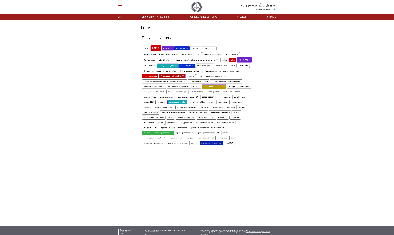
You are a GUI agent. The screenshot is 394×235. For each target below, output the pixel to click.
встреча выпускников (211, 97)
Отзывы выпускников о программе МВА (160, 71)
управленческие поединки (177, 143)
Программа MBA (150, 76)
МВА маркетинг (187, 66)
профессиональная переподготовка (158, 133)
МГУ (233, 66)
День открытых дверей (213, 54)
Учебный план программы (154, 87)
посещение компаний (225, 123)
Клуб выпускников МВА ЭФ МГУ (156, 60)
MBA (155, 48)
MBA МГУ (167, 48)
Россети (191, 76)
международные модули (220, 112)
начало (170, 118)
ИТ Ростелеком (232, 54)
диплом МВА (149, 102)
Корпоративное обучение (203, 17)
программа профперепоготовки (174, 128)
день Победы (239, 97)
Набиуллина (243, 66)
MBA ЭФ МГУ (196, 7)
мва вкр (242, 107)
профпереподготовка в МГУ (208, 133)
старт (233, 138)
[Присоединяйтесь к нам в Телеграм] (273, 9)
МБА (225, 60)
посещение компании (204, 123)
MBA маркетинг (182, 48)
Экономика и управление (155, 17)
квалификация (236, 102)
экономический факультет (211, 143)
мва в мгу (231, 107)
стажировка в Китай (206, 138)
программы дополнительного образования (207, 128)
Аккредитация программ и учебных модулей (161, 54)
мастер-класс (218, 107)
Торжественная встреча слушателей (226, 81)
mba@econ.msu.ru (252, 232)
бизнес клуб (181, 92)
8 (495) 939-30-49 (249, 6)
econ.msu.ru (181, 230)
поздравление (186, 123)
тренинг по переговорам (153, 143)
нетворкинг (222, 118)
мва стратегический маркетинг (174, 112)
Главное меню (120, 6)
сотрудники (190, 138)
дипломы (161, 102)
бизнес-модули (196, 92)
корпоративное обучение (186, 107)
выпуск (227, 97)
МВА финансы (221, 66)
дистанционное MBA (177, 102)
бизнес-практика (213, 92)
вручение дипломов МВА (188, 97)
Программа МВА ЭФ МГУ (172, 76)
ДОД (198, 54)
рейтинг (226, 133)
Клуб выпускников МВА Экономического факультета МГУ (196, 60)
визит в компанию (167, 97)
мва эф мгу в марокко (198, 112)
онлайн (160, 123)
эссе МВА (229, 143)
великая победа (150, 97)
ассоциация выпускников (154, 92)
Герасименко (187, 54)
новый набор (149, 123)
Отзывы (241, 17)
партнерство (172, 123)
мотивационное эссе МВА (154, 118)
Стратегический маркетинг (216, 76)
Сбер (200, 76)
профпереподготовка (185, 133)
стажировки (222, 138)
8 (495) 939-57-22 (267, 6)
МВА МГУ (244, 59)
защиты (212, 102)
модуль (236, 112)
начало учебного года (206, 118)
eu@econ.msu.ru (264, 232)
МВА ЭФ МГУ (149, 66)
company (195, 48)
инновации (223, 102)
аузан (170, 92)
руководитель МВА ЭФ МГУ (154, 138)
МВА (120, 17)
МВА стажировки (204, 66)
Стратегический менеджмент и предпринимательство (164, 81)
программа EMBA (150, 128)
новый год (235, 118)
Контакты (271, 17)
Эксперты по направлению (239, 87)
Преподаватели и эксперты (190, 71)
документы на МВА (197, 102)
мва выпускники (151, 112)
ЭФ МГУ (196, 87)
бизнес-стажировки (231, 92)
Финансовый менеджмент (178, 87)
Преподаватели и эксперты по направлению (222, 71)
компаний (147, 107)
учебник (194, 143)
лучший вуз (204, 107)
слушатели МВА (175, 138)
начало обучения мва (185, 118)
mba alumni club (208, 48)
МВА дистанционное (168, 66)
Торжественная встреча (198, 81)
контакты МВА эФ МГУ (164, 107)
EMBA (146, 48)
